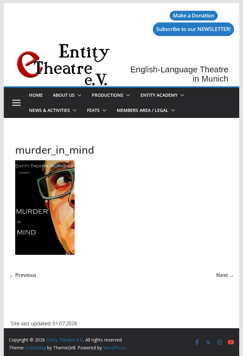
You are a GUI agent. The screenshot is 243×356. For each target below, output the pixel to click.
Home (36, 95)
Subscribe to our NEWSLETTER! (193, 29)
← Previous (22, 275)
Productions (107, 95)
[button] (78, 95)
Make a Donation (193, 15)
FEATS (93, 110)
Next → (225, 275)
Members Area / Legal (142, 110)
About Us (64, 95)
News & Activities (49, 110)
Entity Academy (159, 95)
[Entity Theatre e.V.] (122, 48)
